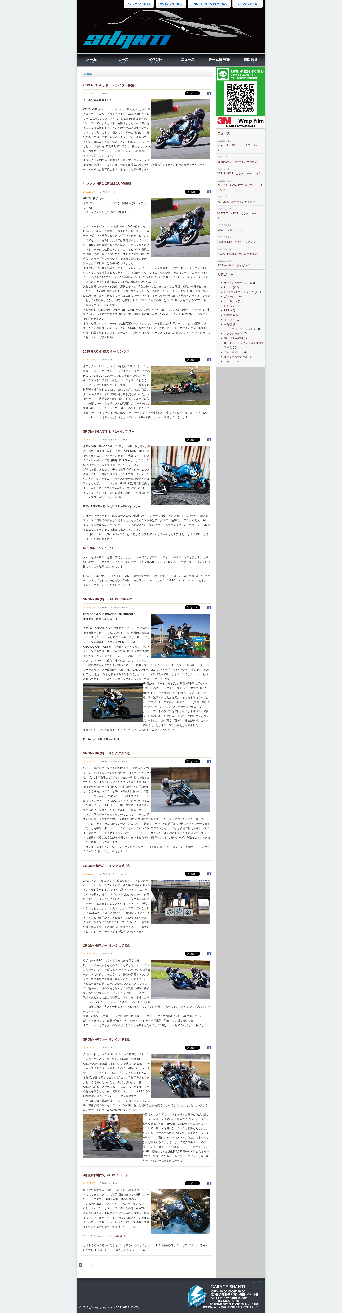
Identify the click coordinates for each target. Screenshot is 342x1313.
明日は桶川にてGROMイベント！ (107, 1175)
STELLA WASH (233, 338)
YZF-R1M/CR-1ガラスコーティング (238, 173)
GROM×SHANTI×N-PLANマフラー (109, 431)
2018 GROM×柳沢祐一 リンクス (106, 351)
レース (111, 192)
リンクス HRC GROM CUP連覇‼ (107, 183)
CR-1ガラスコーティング (239, 292)
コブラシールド (233, 333)
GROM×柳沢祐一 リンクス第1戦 (106, 1039)
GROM (103, 93)
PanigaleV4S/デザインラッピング (237, 201)
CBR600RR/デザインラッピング (236, 241)
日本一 (92, 534)
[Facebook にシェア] (209, 93)
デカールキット (233, 352)
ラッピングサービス (236, 282)
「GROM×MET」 (117, 1236)
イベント (229, 319)
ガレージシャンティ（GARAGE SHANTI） (115, 1307)
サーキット (114, 439)
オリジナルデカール (236, 356)
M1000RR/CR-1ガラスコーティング (238, 253)
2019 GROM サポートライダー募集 (108, 85)
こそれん (229, 361)
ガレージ (229, 296)
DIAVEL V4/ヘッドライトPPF (235, 229)
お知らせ (229, 305)
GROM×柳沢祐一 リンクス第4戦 (106, 753)
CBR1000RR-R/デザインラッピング (238, 161)
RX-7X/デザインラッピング (233, 265)
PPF (226, 310)
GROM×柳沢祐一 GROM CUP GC (107, 599)
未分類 (228, 324)
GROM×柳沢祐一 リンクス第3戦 (106, 865)
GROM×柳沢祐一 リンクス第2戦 (106, 945)
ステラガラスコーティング (240, 329)
